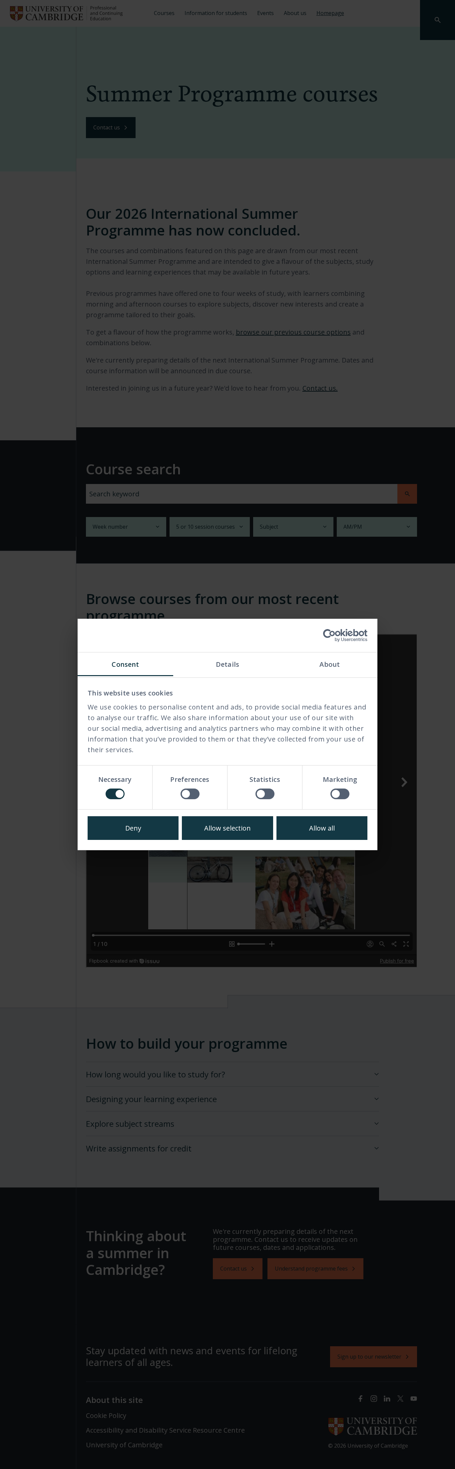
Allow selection (227, 828)
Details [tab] (227, 664)
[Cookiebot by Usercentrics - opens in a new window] (338, 635)
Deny (133, 828)
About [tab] (329, 664)
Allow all (322, 828)
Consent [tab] (125, 664)
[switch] (190, 794)
